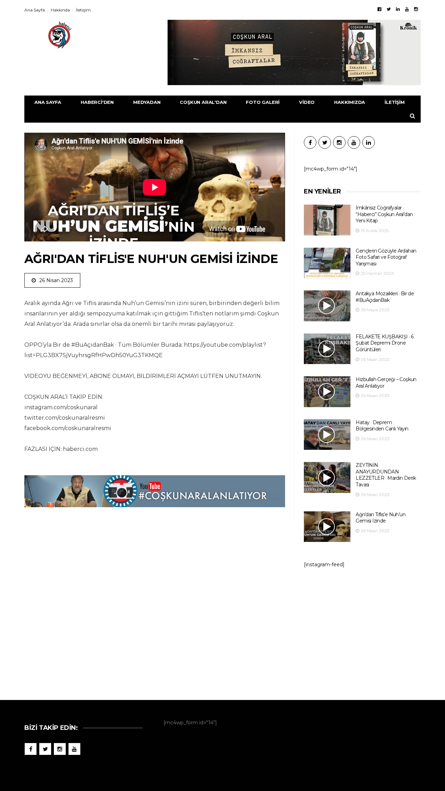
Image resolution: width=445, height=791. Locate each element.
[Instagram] (416, 9)
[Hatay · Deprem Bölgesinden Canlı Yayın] (327, 434)
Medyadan (146, 102)
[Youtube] (407, 9)
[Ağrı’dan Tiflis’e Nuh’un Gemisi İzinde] (327, 526)
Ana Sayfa (34, 10)
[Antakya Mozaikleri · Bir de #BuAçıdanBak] (327, 305)
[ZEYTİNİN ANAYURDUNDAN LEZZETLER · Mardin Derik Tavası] (327, 477)
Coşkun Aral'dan (203, 102)
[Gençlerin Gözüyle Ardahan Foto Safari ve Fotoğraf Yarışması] (327, 263)
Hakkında (60, 10)
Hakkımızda (349, 102)
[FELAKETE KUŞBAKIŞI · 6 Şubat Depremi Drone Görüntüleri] (327, 348)
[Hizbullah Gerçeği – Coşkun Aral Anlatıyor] (327, 391)
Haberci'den (97, 102)
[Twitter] (389, 9)
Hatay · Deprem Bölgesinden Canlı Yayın (382, 425)
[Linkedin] (398, 9)
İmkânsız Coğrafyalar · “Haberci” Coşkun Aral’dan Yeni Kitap (384, 214)
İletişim (83, 10)
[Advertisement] (362, 630)
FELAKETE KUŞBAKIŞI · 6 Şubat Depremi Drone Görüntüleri (384, 343)
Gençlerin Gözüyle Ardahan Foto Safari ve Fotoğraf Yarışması (386, 257)
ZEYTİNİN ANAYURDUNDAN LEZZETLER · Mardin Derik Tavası (386, 475)
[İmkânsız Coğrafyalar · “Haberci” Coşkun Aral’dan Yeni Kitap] (327, 220)
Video (307, 102)
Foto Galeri (263, 102)
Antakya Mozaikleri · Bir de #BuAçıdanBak (385, 296)
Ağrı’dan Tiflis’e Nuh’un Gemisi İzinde (380, 517)
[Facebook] (379, 9)
